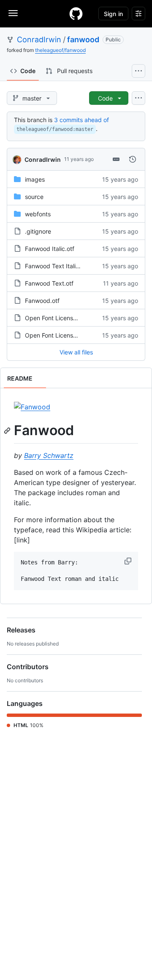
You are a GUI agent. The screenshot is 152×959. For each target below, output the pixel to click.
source (34, 196)
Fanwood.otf (42, 300)
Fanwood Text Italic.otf (56, 266)
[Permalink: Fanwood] (8, 430)
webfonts (38, 214)
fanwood (83, 39)
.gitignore (38, 231)
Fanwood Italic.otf (49, 248)
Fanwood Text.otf (49, 283)
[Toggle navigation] (13, 13)
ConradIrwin (39, 39)
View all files (76, 352)
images (35, 179)
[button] (129, 561)
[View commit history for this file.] (132, 159)
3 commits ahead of (81, 119)
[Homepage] (76, 13)
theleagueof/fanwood (60, 50)
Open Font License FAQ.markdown (72, 317)
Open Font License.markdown (66, 335)
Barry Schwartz (48, 455)
